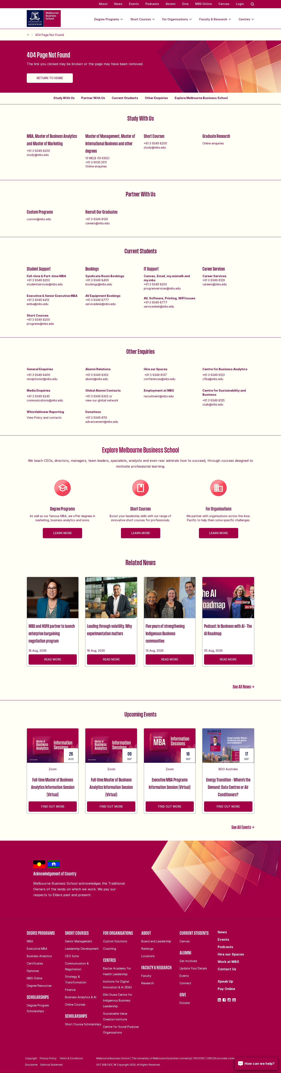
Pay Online (226, 989)
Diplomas (33, 971)
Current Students (125, 98)
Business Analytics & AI (80, 997)
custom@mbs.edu (39, 219)
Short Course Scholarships (83, 1024)
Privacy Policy (48, 1058)
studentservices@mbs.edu (45, 284)
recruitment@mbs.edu (159, 396)
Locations (148, 956)
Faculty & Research (213, 19)
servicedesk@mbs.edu (100, 304)
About (103, 4)
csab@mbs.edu (212, 404)
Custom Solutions (115, 941)
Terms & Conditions (71, 1058)
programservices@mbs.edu (162, 288)
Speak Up (225, 981)
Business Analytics (39, 956)
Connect (185, 983)
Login (240, 4)
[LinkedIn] (219, 1000)
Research (147, 983)
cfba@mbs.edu (212, 379)
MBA (30, 941)
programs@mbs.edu (40, 323)
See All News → (243, 686)
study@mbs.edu (38, 155)
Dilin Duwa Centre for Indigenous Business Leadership (117, 1000)
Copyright (31, 1058)
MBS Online (203, 4)
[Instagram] (229, 1000)
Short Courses (140, 19)
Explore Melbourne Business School (201, 98)
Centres (244, 19)
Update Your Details (193, 968)
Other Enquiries (156, 98)
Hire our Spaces (231, 954)
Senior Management (78, 941)
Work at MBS (228, 962)
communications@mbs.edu (45, 400)
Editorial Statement (51, 1064)
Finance (70, 989)
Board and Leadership (156, 941)
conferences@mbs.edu (159, 379)
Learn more (62, 533)
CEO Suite (72, 956)
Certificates (35, 963)
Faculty (146, 975)
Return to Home (50, 78)
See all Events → (242, 827)
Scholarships (38, 997)
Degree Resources (39, 985)
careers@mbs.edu (97, 223)
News (118, 4)
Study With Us (64, 98)
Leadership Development (82, 948)
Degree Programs (106, 19)
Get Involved (188, 961)
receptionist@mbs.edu (42, 379)
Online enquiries (96, 166)
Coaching (109, 948)
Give (185, 4)
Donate (185, 1003)
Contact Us (227, 969)
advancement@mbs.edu (101, 421)
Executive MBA (37, 948)
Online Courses (75, 1004)
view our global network (101, 400)
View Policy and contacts (44, 417)
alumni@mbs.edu (96, 379)
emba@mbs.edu (37, 304)
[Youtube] (234, 1000)
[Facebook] (224, 1000)
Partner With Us (93, 98)
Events (134, 4)
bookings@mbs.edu (98, 284)
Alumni (170, 4)
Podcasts (152, 4)
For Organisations (175, 19)
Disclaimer (31, 1064)
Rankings (147, 948)
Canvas (223, 4)
